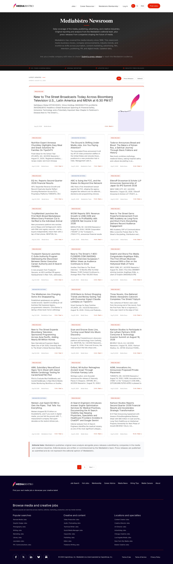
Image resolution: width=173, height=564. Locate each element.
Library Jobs (17, 537)
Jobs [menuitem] (73, 6)
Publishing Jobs (69, 537)
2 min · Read (58, 166)
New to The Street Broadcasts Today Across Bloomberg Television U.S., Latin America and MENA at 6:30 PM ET (73, 98)
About (158, 483)
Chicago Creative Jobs (122, 534)
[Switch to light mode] (133, 6)
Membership (96, 483)
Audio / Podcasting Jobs (72, 523)
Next (91, 467)
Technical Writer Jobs (71, 527)
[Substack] (46, 557)
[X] (23, 557)
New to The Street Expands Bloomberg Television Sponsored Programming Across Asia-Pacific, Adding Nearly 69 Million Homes (44, 334)
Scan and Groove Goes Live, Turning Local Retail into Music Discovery (86, 332)
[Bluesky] (39, 557)
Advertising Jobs (120, 530)
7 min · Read (97, 166)
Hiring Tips (134, 483)
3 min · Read (136, 199)
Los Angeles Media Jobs (123, 537)
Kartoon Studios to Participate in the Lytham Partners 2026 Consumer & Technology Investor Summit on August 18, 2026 (126, 334)
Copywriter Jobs (69, 534)
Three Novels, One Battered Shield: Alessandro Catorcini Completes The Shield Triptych (125, 296)
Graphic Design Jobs (20, 523)
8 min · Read (108, 126)
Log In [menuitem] (125, 6)
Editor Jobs (67, 541)
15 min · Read (136, 434)
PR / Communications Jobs (22, 545)
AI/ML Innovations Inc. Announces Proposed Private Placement (124, 370)
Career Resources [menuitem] (87, 6)
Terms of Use (126, 557)
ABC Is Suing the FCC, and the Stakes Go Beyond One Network (86, 181)
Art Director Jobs (120, 527)
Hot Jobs (85, 483)
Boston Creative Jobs (122, 545)
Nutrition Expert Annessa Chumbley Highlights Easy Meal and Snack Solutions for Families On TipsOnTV (46, 146)
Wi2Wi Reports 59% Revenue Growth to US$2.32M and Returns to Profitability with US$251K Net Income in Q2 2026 (85, 218)
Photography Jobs (19, 527)
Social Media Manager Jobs (73, 530)
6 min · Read (58, 199)
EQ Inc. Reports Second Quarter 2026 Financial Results (46, 181)
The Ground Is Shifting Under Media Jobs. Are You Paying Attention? (85, 145)
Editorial (140, 78)
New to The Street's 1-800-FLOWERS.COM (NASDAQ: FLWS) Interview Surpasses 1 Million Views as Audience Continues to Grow (85, 259)
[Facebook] (16, 557)
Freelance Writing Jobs (71, 545)
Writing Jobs (17, 530)
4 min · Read (97, 239)
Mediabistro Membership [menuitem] (108, 6)
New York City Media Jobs (123, 541)
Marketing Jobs (18, 534)
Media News (123, 483)
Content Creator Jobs (122, 519)
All (119, 78)
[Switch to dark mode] (138, 6)
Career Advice (109, 483)
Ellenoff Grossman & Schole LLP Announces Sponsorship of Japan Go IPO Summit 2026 (125, 183)
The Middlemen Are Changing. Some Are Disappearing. (46, 295)
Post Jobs (154, 6)
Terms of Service (140, 557)
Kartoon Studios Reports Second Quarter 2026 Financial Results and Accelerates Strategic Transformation (125, 407)
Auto (142, 6)
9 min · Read (58, 280)
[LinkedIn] (31, 557)
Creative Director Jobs (122, 523)
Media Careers (147, 483)
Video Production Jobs (71, 519)
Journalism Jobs (18, 541)
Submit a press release (92, 57)
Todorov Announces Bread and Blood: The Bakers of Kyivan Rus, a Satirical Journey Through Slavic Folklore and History (125, 147)
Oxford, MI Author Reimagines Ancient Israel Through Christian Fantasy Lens (85, 370)
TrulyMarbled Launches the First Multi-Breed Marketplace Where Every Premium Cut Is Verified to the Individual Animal (46, 217)
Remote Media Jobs (20, 519)
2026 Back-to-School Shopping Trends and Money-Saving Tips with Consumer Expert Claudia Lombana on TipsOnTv (86, 298)
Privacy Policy (155, 557)
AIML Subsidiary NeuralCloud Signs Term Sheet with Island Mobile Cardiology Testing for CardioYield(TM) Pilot (45, 371)
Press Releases (128, 78)
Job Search (74, 483)
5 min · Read (97, 199)
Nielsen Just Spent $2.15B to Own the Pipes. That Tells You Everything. (45, 405)
